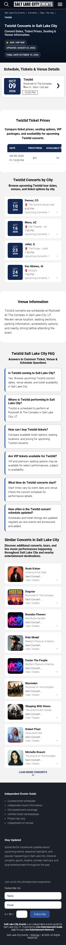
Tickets (58, 78)
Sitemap (35, 935)
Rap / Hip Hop (47, 13)
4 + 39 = (9, 914)
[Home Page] (33, 4)
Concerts (32, 13)
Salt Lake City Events (15, 13)
